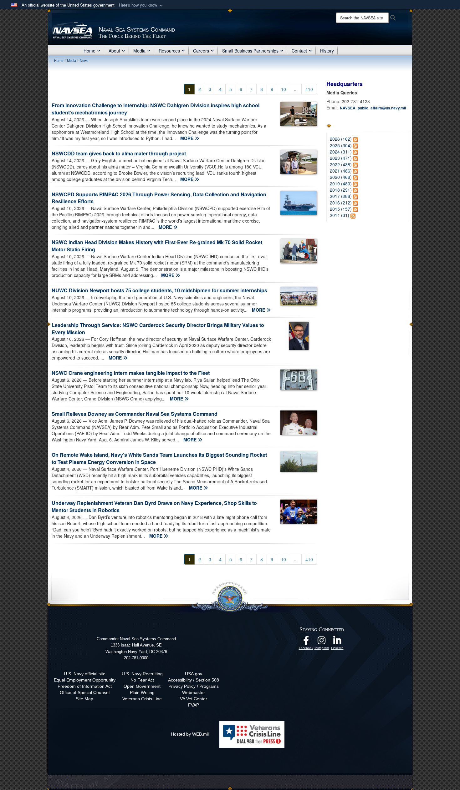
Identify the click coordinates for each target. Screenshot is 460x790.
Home (89, 51)
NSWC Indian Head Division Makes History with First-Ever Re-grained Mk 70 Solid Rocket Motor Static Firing (157, 246)
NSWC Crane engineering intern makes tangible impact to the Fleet (131, 372)
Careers (201, 51)
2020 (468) (341, 177)
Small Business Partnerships (250, 51)
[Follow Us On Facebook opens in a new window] (306, 642)
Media (139, 51)
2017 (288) (341, 196)
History (327, 51)
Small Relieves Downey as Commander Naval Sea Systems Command (134, 413)
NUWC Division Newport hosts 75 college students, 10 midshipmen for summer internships (159, 290)
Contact (299, 51)
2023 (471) (341, 158)
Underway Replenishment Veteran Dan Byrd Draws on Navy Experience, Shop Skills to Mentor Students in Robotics (154, 506)
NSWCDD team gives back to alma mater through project (119, 153)
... (296, 89)
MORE (187, 138)
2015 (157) (341, 209)
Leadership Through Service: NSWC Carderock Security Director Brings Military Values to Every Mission (158, 328)
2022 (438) (341, 164)
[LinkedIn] (337, 642)
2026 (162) (341, 139)
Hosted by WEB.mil (190, 734)
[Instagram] (322, 642)
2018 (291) (341, 190)
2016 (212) (341, 202)
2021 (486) (341, 171)
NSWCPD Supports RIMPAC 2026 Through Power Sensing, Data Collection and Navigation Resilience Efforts (159, 198)
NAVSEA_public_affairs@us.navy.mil (373, 108)
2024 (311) (341, 151)
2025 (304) (341, 145)
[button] (141, 5)
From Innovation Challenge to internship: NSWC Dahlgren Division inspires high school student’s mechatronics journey (155, 109)
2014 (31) (339, 215)
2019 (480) (341, 183)
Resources (169, 51)
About (114, 51)
